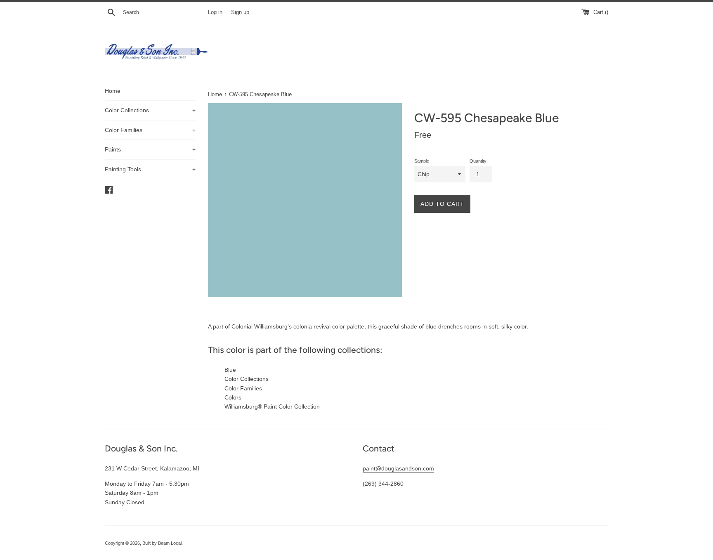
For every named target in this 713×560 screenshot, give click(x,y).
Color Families (150, 130)
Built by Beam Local (162, 543)
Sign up (240, 12)
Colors (232, 397)
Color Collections (150, 110)
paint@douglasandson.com (398, 468)
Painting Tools (150, 169)
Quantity (478, 160)
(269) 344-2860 (383, 483)
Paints (150, 149)
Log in (215, 12)
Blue (230, 369)
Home (112, 90)
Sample (421, 160)
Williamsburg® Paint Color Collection (272, 406)
